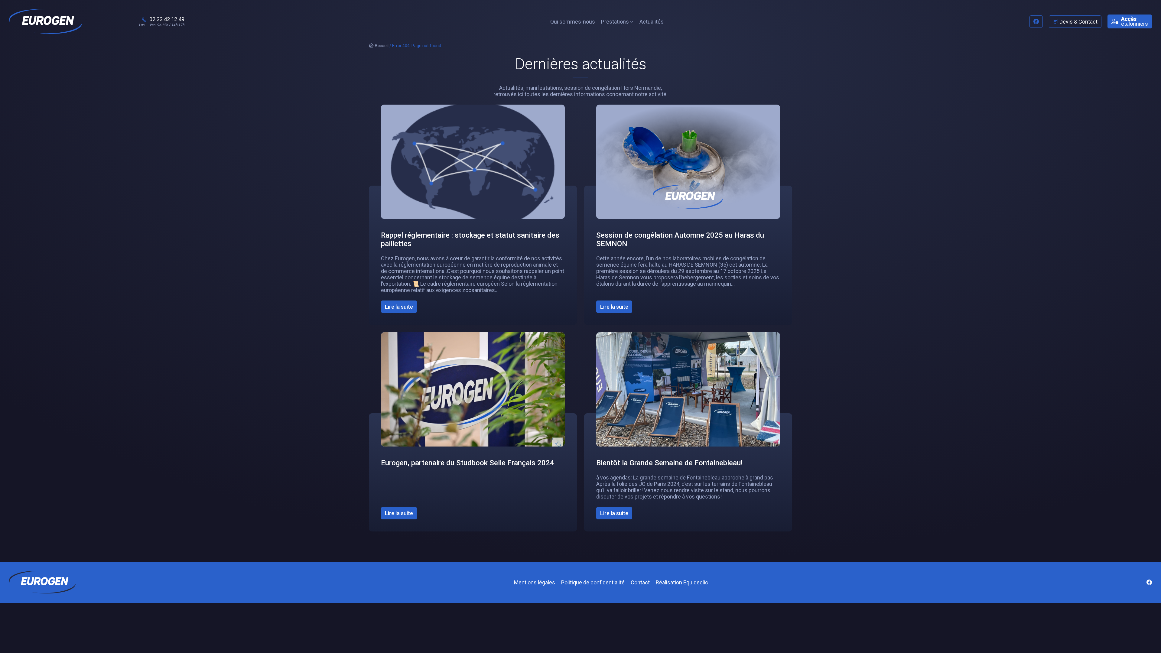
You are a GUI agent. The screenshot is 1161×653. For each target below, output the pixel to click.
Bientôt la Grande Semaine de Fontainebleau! (669, 463)
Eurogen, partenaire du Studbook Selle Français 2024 (467, 463)
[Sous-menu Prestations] (631, 21)
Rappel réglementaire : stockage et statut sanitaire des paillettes (470, 239)
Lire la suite (401, 308)
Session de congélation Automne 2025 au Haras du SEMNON (680, 239)
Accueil (381, 45)
